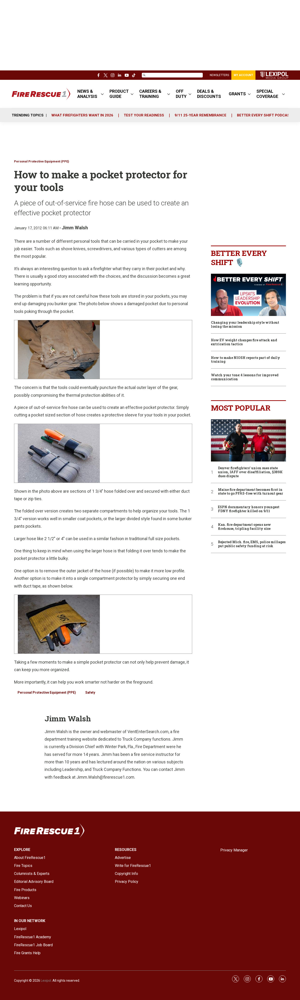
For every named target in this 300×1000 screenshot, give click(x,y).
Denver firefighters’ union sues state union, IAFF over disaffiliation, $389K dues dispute (250, 472)
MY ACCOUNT (243, 75)
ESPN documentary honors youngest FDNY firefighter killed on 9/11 (248, 509)
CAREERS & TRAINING (150, 94)
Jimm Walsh (75, 228)
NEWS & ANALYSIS (87, 94)
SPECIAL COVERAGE (267, 94)
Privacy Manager (234, 850)
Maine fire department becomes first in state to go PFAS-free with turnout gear (250, 492)
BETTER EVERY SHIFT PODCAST (264, 115)
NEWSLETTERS (219, 75)
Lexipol (46, 980)
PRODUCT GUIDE (119, 94)
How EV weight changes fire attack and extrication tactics (244, 342)
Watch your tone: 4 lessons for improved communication (244, 377)
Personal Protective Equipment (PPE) (41, 161)
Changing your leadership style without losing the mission (245, 325)
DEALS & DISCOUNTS (209, 94)
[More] (102, 94)
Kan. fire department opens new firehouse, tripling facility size (244, 527)
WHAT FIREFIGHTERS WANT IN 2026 (82, 115)
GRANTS (237, 93)
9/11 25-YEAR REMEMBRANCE (200, 115)
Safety (90, 692)
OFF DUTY (181, 94)
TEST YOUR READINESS (144, 115)
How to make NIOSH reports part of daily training (245, 360)
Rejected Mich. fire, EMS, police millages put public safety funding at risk (251, 544)
